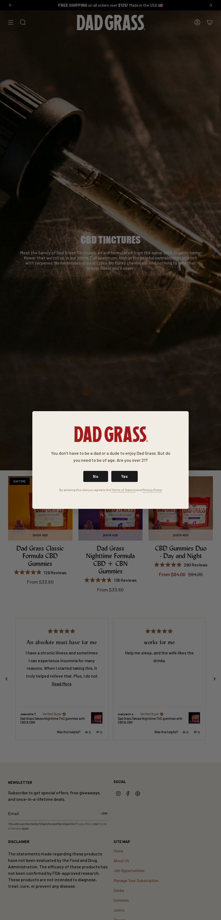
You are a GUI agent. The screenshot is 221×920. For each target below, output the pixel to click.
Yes (124, 476)
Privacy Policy (152, 490)
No (95, 476)
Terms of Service (123, 490)
